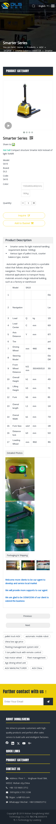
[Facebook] (7, 743)
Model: (6, 160)
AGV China (37, 668)
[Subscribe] (48, 701)
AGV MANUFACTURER (16, 668)
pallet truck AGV (12, 636)
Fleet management (36, 657)
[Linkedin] (12, 743)
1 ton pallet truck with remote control (23, 652)
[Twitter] (18, 743)
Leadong (37, 820)
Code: (6, 175)
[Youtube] (24, 743)
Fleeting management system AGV (21, 647)
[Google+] (29, 743)
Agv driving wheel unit (15, 662)
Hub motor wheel (13, 657)
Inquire (22, 215)
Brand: (6, 168)
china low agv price (14, 641)
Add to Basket (22, 223)
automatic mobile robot (37, 636)
